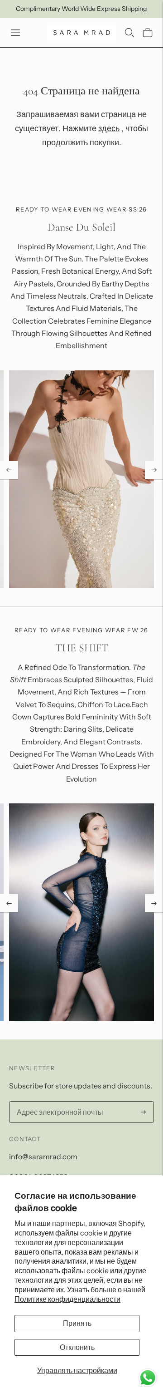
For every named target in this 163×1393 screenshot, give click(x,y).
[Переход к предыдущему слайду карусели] (9, 470)
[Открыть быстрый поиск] (129, 33)
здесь (109, 128)
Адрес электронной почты (56, 1102)
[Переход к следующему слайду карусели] (154, 470)
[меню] (15, 33)
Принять (77, 1323)
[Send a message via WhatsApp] (147, 1377)
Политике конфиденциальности (67, 1299)
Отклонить (77, 1347)
